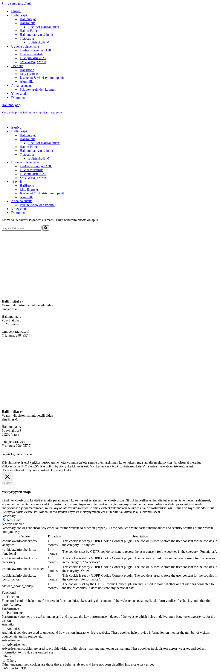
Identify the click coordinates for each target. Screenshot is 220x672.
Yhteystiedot (19, 93)
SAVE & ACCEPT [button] (15, 668)
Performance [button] (10, 608)
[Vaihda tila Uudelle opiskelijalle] (74, 162)
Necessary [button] (9, 516)
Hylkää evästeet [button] (38, 470)
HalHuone (27, 70)
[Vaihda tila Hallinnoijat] (74, 131)
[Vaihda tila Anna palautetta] (74, 201)
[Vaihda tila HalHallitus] (74, 139)
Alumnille (26, 81)
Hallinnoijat (28, 19)
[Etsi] (45, 228)
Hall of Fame (29, 31)
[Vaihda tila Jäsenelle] (74, 182)
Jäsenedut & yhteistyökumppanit (42, 77)
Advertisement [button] (11, 640)
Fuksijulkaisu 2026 (33, 58)
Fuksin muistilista (31, 54)
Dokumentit (19, 97)
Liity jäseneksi (29, 74)
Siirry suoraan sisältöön (17, 3)
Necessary (14, 520)
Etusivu (16, 11)
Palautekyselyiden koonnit (37, 89)
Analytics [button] (8, 624)
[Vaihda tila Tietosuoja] (74, 155)
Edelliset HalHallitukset (44, 27)
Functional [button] (9, 592)
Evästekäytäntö (38, 42)
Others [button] (6, 656)
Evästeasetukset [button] (13, 470)
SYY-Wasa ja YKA (33, 62)
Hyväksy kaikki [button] (61, 470)
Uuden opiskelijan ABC (36, 50)
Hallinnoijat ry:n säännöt (36, 34)
